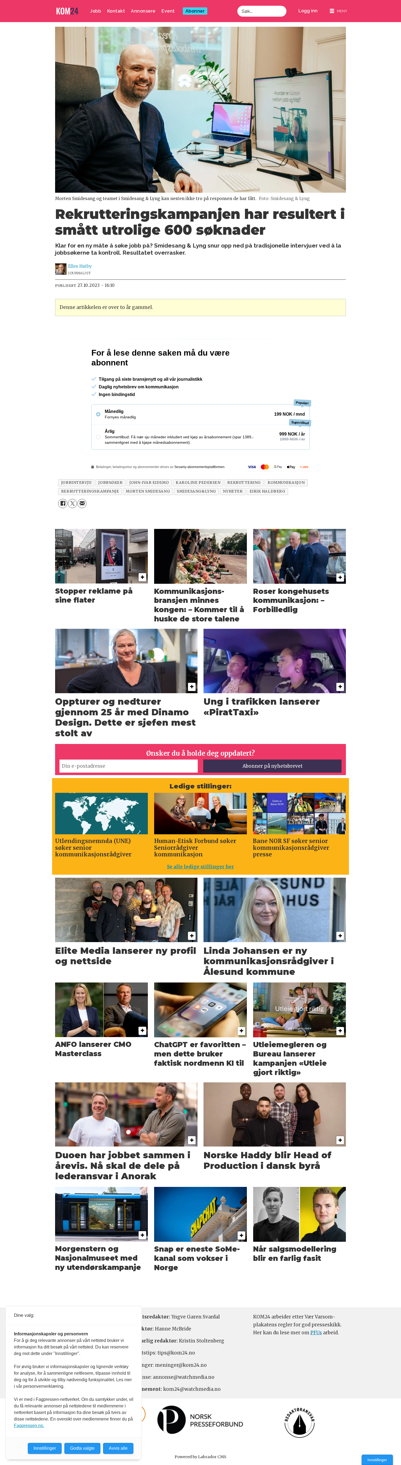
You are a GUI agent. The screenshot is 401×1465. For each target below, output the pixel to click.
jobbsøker (110, 506)
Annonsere (143, 11)
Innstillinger (377, 1460)
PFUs (316, 1356)
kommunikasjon (286, 506)
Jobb (95, 11)
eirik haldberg (267, 515)
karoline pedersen (198, 506)
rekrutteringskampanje (90, 515)
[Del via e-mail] (81, 526)
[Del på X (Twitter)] (72, 526)
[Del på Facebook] (62, 526)
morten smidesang (148, 515)
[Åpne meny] (338, 11)
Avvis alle (118, 1448)
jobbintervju (76, 506)
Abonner (195, 11)
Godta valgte (82, 1448)
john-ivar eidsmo (149, 506)
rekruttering (244, 506)
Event (168, 11)
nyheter (233, 515)
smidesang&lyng (196, 515)
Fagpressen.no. (29, 1425)
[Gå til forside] (67, 11)
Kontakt (116, 11)
